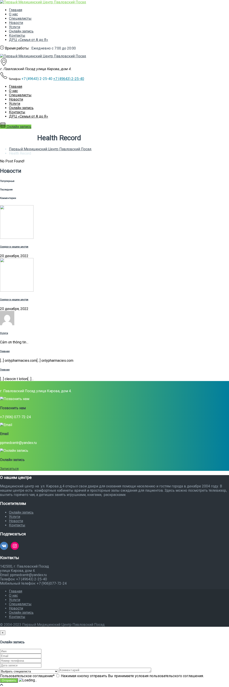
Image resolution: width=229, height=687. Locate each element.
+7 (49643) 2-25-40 (68, 79)
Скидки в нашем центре (14, 246)
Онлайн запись (21, 31)
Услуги (14, 27)
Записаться (9, 469)
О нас (13, 14)
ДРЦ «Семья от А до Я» (28, 40)
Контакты (17, 35)
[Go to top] (1, 685)
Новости (16, 23)
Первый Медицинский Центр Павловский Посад (50, 149)
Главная (15, 10)
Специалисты (20, 18)
